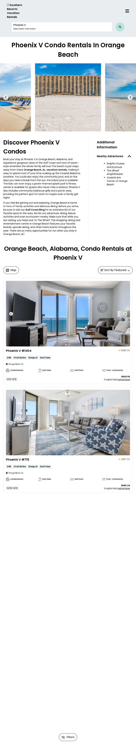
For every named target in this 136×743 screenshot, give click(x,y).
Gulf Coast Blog (35, 209)
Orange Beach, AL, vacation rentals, (46, 169)
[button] (62, 27)
